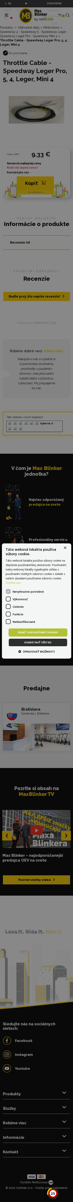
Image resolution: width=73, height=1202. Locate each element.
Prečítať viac (13, 583)
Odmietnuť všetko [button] (37, 642)
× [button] (64, 547)
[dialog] (36, 601)
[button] (36, 651)
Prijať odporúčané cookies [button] (38, 632)
